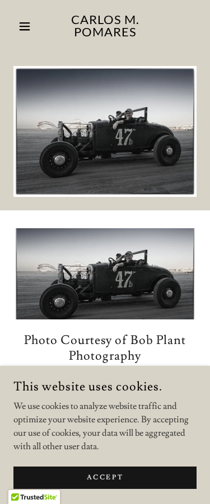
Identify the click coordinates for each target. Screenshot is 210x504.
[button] (27, 26)
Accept (105, 477)
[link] (105, 26)
